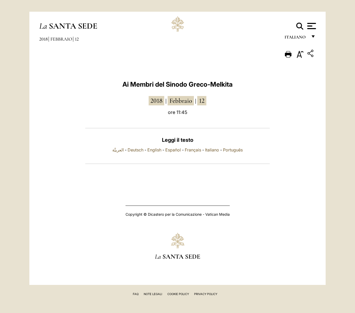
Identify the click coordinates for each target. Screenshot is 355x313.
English (154, 149)
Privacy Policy (205, 294)
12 (77, 39)
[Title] (311, 54)
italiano (296, 38)
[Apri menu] (311, 26)
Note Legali (153, 294)
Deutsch (135, 149)
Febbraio (61, 39)
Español (173, 149)
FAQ (136, 294)
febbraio (180, 101)
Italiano (212, 149)
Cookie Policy (178, 294)
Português (233, 149)
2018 (43, 39)
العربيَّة (118, 149)
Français (193, 149)
